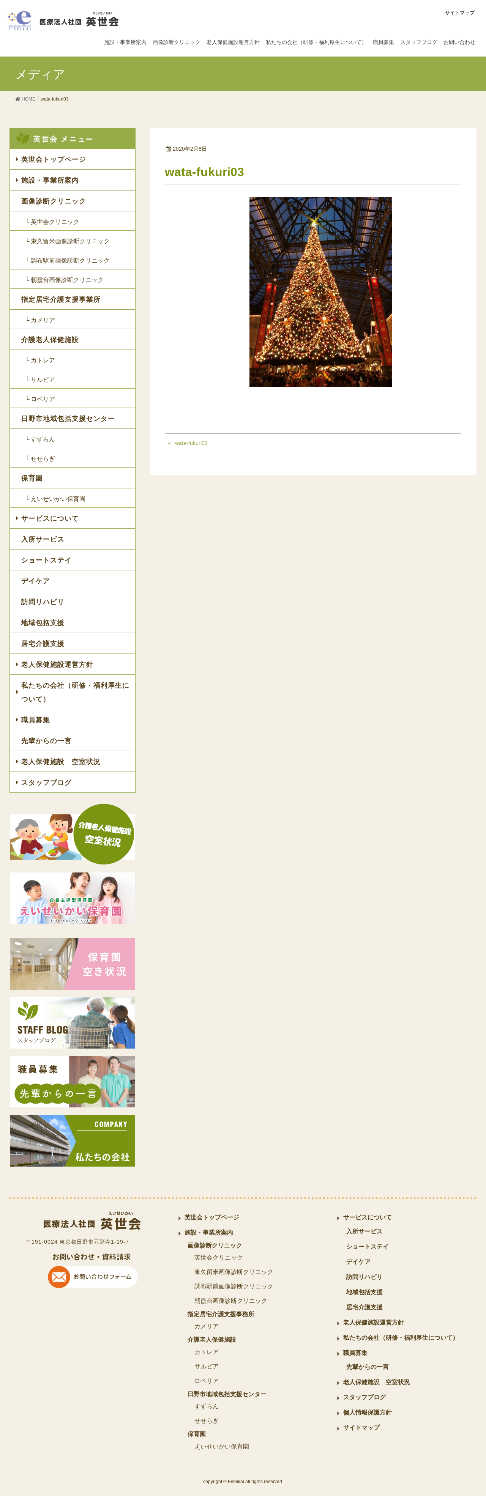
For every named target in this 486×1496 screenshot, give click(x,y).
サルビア (206, 1366)
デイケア (35, 581)
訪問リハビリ (43, 602)
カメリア (206, 1326)
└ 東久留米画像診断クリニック (67, 241)
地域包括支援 (43, 623)
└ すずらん (40, 439)
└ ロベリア (40, 399)
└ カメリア (40, 320)
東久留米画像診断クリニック (233, 1272)
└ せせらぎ (40, 458)
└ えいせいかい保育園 (55, 499)
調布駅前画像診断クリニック (233, 1286)
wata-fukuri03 (191, 443)
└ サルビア (40, 379)
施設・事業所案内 (50, 180)
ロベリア (206, 1381)
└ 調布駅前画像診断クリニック (67, 260)
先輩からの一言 (46, 741)
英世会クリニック (218, 1257)
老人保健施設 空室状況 (61, 761)
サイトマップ (460, 13)
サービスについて (50, 518)
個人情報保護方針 (367, 1412)
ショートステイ (46, 560)
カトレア (206, 1352)
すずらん (206, 1406)
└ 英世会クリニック (52, 222)
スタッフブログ (46, 782)
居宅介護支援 (43, 643)
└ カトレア (40, 360)
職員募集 (35, 720)
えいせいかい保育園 (221, 1446)
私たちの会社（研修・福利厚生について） (75, 692)
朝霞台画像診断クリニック (230, 1301)
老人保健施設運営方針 (57, 664)
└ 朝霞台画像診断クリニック (64, 280)
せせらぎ (206, 1420)
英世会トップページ (53, 159)
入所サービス (43, 539)
